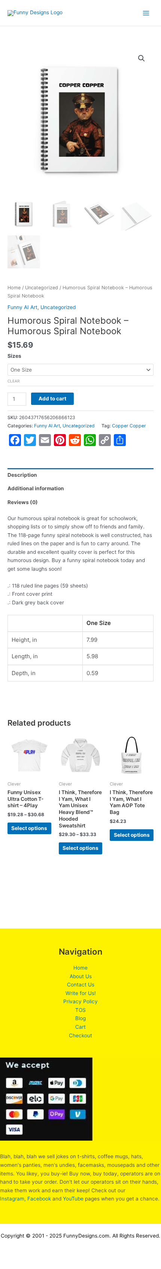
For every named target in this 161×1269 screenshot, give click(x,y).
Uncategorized (41, 287)
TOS (80, 1010)
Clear (13, 381)
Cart (80, 1027)
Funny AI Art (22, 307)
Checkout (80, 1035)
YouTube (73, 1199)
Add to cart (52, 399)
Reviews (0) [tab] (22, 502)
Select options (29, 828)
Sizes (14, 356)
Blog (80, 1018)
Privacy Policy (80, 1001)
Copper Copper (129, 425)
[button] (141, 58)
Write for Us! (81, 993)
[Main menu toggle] (146, 13)
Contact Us (80, 985)
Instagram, (13, 1199)
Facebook (39, 1199)
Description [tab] (22, 475)
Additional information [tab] (35, 488)
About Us (81, 976)
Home (14, 287)
